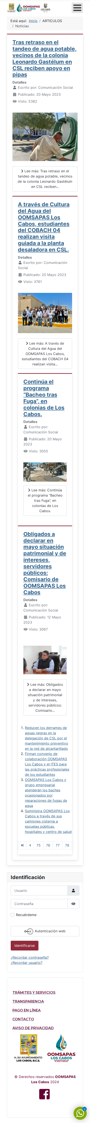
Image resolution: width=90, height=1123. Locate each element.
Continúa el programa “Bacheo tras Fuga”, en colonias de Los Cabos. (43, 397)
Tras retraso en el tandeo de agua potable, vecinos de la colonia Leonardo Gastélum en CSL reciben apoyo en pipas (44, 58)
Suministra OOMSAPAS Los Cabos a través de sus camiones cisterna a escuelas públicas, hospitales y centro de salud (48, 821)
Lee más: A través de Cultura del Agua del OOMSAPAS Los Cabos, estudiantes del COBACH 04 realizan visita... (45, 353)
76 (48, 845)
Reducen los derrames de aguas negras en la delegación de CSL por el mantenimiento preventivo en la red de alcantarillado (46, 738)
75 (38, 845)
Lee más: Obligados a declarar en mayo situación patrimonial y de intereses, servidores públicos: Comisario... (45, 697)
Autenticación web (50, 931)
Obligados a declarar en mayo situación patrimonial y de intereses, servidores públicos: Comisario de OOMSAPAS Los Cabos (44, 563)
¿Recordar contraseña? (30, 957)
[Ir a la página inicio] (22, 845)
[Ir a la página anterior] (30, 845)
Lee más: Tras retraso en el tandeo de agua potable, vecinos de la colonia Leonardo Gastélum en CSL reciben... (45, 179)
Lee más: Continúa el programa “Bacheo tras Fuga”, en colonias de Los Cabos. (45, 500)
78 (67, 845)
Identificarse (24, 945)
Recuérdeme (26, 915)
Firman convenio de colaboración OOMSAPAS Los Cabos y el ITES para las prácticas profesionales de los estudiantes (47, 764)
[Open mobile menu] (77, 8)
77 (58, 845)
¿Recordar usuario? (26, 962)
